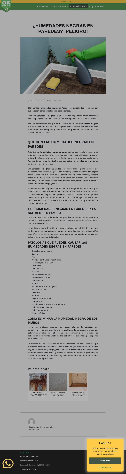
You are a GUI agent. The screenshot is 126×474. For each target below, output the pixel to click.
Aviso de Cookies (105, 467)
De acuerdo (105, 461)
